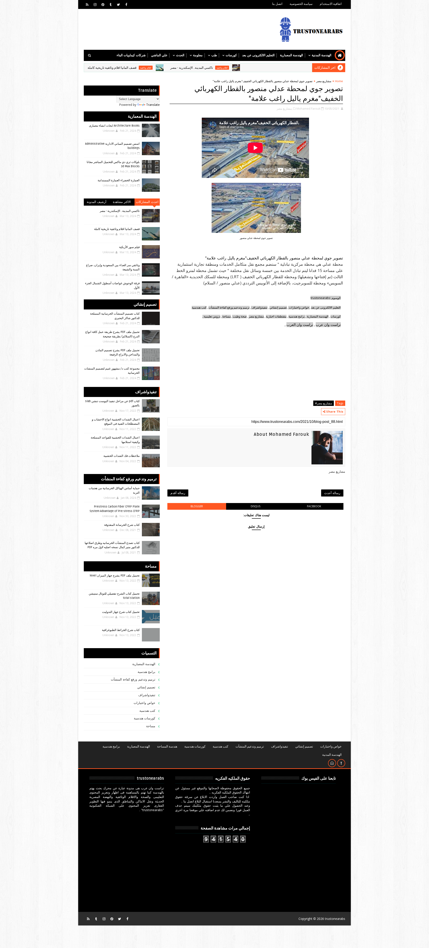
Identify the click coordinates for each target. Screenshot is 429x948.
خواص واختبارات (299, 307)
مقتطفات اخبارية (276, 316)
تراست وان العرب (299, 324)
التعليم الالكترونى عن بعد (258, 55)
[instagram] (95, 4)
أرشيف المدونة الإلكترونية (97, 203)
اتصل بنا (277, 4)
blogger (197, 506)
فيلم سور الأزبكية (129, 247)
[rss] (87, 4)
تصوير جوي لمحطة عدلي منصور (256, 238)
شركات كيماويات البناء (131, 55)
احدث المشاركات (147, 202)
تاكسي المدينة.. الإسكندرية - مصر (226, 68)
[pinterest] (102, 4)
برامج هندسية (296, 316)
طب (214, 55)
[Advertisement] (256, 367)
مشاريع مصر (323, 81)
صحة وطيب (240, 316)
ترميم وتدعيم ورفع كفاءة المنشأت (229, 307)
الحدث (180, 55)
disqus (255, 506)
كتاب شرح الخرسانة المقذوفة (122, 525)
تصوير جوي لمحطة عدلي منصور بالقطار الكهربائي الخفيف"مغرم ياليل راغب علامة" (274, 258)
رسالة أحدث (332, 493)
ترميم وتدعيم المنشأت (250, 746)
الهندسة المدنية (321, 55)
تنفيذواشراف (259, 307)
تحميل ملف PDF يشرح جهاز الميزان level (115, 575)
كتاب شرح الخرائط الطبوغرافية (121, 630)
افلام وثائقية (256, 67)
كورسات (231, 55)
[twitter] (118, 4)
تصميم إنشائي (146, 687)
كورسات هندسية (145, 718)
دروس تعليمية (212, 316)
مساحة (226, 316)
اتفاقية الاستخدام (331, 4)
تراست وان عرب (328, 324)
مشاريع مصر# (323, 403)
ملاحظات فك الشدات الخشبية (121, 456)
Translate (153, 104)
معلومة (198, 55)
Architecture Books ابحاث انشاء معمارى (114, 125)
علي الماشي (159, 55)
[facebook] (126, 4)
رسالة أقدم (177, 493)
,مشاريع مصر (284, 108)
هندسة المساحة (167, 746)
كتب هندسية (199, 307)
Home (339, 81)
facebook (314, 506)
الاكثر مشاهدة (122, 202)
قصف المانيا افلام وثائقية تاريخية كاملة (146, 68)
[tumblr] (110, 4)
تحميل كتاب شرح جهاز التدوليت (121, 612)
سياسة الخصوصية (301, 4)
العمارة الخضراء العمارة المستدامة (119, 180)
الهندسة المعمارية (291, 55)
